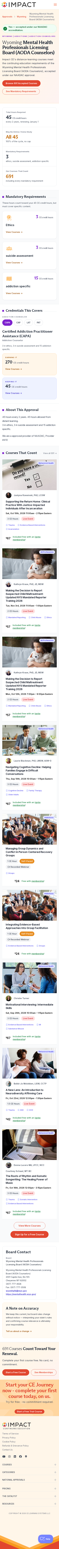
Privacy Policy (9, 1437)
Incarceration (13, 529)
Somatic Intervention (28, 1199)
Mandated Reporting (17, 617)
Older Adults (13, 795)
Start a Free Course (16, 1372)
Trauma (11, 525)
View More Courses (29, 1225)
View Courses (14, 232)
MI (40, 1024)
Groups (11, 873)
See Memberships (44, 1372)
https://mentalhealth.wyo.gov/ (21, 1294)
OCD (31, 1110)
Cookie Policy (8, 1441)
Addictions (49, 817)
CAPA (7, 322)
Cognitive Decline (15, 790)
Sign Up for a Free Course (29, 1234)
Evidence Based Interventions (32, 525)
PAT (39, 322)
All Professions (47, 552)
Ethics (49, 617)
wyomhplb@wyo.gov (16, 1291)
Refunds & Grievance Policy (15, 1445)
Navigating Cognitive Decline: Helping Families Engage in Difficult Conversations (28, 770)
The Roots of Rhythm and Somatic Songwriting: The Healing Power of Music (27, 1179)
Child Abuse (36, 617)
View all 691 (50, 453)
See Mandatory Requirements (21, 91)
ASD (22, 1110)
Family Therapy (35, 790)
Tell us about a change (19, 1331)
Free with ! (33, 881)
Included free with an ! (27, 538)
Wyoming (21, 16)
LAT (29, 322)
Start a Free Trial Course (29, 1411)
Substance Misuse (16, 1029)
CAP (18, 322)
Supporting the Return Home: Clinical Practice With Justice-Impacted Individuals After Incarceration (28, 505)
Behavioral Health (46, 463)
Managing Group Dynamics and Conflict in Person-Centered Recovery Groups (29, 852)
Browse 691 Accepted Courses (21, 83)
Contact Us (7, 1449)
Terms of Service (10, 1433)
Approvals (7, 16)
